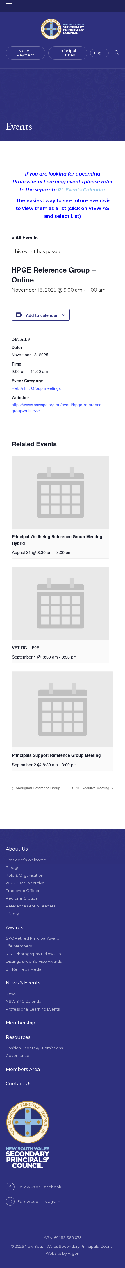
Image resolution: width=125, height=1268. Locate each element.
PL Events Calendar (82, 190)
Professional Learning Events (33, 1009)
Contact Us (18, 1083)
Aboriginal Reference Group (37, 787)
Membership (20, 1023)
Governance (17, 1055)
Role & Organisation (24, 875)
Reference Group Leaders (30, 906)
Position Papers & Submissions (34, 1048)
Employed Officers (23, 890)
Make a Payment (25, 53)
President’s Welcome (26, 860)
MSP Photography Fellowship (33, 953)
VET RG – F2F (25, 648)
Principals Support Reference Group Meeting (56, 755)
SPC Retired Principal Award (32, 938)
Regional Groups (21, 898)
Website (53, 1253)
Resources (18, 1037)
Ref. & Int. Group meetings (36, 388)
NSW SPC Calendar (24, 1001)
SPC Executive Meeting (91, 787)
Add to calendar (42, 315)
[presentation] (60, 492)
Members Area (23, 1069)
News (11, 993)
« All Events (25, 237)
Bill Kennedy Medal (24, 969)
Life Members (19, 946)
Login (99, 52)
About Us (17, 849)
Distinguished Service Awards (34, 961)
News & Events (23, 983)
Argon (73, 1253)
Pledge (13, 867)
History (12, 913)
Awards (14, 927)
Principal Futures (68, 53)
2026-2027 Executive (25, 882)
